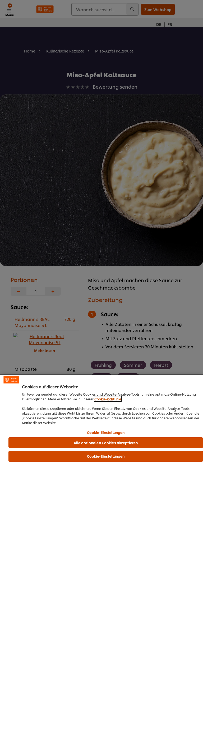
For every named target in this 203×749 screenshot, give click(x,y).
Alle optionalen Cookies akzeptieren (106, 442)
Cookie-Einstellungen (106, 432)
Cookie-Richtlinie (107, 399)
